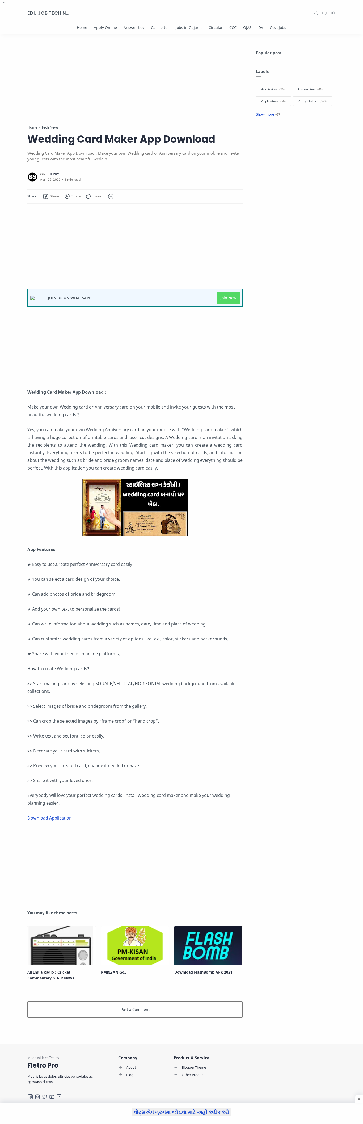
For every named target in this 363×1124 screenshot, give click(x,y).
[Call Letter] (160, 27)
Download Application (49, 818)
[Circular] (216, 27)
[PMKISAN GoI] (135, 945)
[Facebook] (30, 1097)
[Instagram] (37, 1097)
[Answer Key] (134, 27)
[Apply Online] (105, 27)
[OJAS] (247, 27)
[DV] (260, 27)
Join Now (228, 297)
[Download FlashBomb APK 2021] (208, 945)
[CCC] (233, 27)
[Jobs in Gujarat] (189, 27)
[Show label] (268, 114)
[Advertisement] (135, 87)
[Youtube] (52, 1097)
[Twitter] (45, 1097)
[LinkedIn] (59, 1097)
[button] (316, 13)
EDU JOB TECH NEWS (48, 13)
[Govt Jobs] (278, 27)
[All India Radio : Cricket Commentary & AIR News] (61, 945)
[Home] (82, 27)
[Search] (324, 13)
